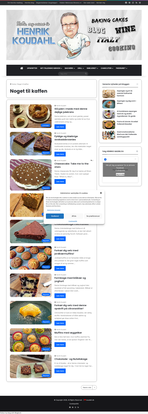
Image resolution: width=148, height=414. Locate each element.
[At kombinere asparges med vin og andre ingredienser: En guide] (108, 114)
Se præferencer (93, 216)
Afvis (74, 216)
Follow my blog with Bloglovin (10, 413)
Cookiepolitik (73, 221)
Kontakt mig (101, 3)
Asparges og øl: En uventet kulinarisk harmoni (124, 93)
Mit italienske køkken (50, 68)
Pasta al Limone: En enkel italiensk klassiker (127, 122)
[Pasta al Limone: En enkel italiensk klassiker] (108, 124)
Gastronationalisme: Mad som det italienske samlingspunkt (127, 134)
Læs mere (60, 127)
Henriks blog (29, 3)
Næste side (87, 387)
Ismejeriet (91, 68)
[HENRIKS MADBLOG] (74, 35)
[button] (101, 193)
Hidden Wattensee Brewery (70, 3)
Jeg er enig (120, 174)
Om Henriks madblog (15, 3)
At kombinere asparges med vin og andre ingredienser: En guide (127, 113)
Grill (80, 68)
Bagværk (69, 68)
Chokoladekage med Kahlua (71, 224)
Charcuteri (106, 68)
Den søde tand (89, 3)
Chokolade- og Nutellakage (70, 359)
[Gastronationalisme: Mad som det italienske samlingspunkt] (108, 135)
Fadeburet (120, 68)
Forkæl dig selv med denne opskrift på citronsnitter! (70, 307)
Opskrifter (32, 68)
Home (13, 84)
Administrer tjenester (53, 210)
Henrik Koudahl (61, 105)
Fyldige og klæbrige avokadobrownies (66, 138)
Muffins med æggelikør (68, 332)
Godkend (55, 216)
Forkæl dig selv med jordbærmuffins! (66, 252)
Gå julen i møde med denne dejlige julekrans (70, 110)
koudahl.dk (90, 400)
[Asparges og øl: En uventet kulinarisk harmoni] (108, 94)
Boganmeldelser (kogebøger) (46, 3)
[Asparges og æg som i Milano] (108, 104)
